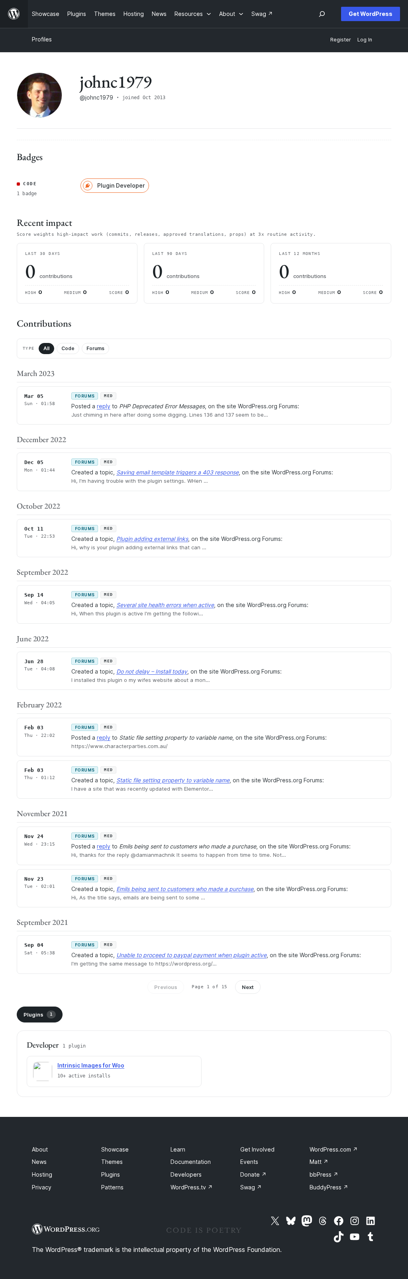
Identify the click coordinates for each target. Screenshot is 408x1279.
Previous (165, 987)
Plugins (38, 1014)
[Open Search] (322, 14)
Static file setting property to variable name (173, 780)
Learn (178, 1149)
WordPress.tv (192, 1187)
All (46, 348)
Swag (251, 1187)
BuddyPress (329, 1187)
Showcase (115, 1149)
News (39, 1161)
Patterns (112, 1187)
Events (249, 1161)
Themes (112, 1161)
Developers (186, 1174)
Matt (319, 1161)
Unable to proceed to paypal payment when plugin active (191, 955)
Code (68, 348)
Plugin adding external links (152, 538)
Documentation (191, 1161)
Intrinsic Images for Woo (90, 1065)
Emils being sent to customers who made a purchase (184, 888)
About (40, 1149)
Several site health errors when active (165, 604)
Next (248, 987)
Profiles (42, 39)
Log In (364, 40)
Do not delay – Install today (151, 671)
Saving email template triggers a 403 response (177, 472)
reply (103, 406)
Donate (253, 1174)
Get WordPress (370, 13)
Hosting (42, 1174)
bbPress (324, 1174)
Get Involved (257, 1149)
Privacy (41, 1187)
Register (340, 40)
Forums (95, 348)
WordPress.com (334, 1149)
